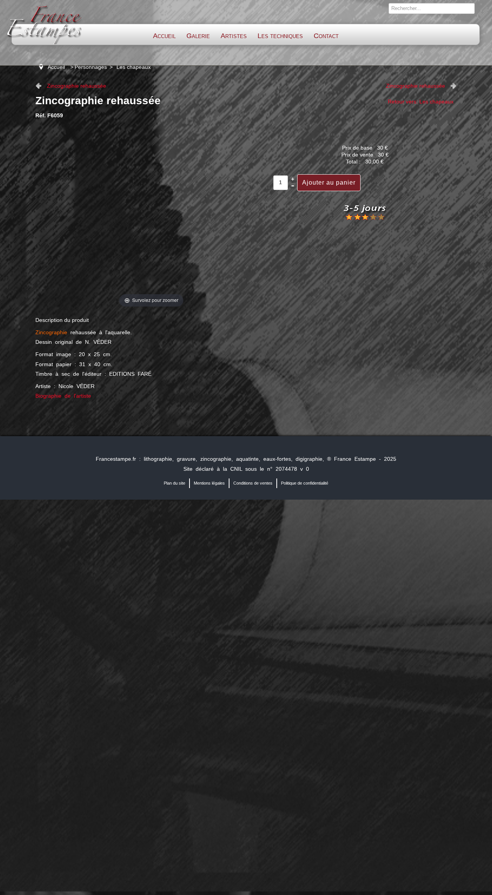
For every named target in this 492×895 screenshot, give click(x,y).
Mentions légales (209, 483)
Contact (326, 36)
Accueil (164, 36)
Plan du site (174, 483)
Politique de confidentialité (304, 483)
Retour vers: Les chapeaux (421, 101)
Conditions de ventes (253, 483)
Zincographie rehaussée (76, 86)
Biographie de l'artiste (63, 396)
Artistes (234, 36)
